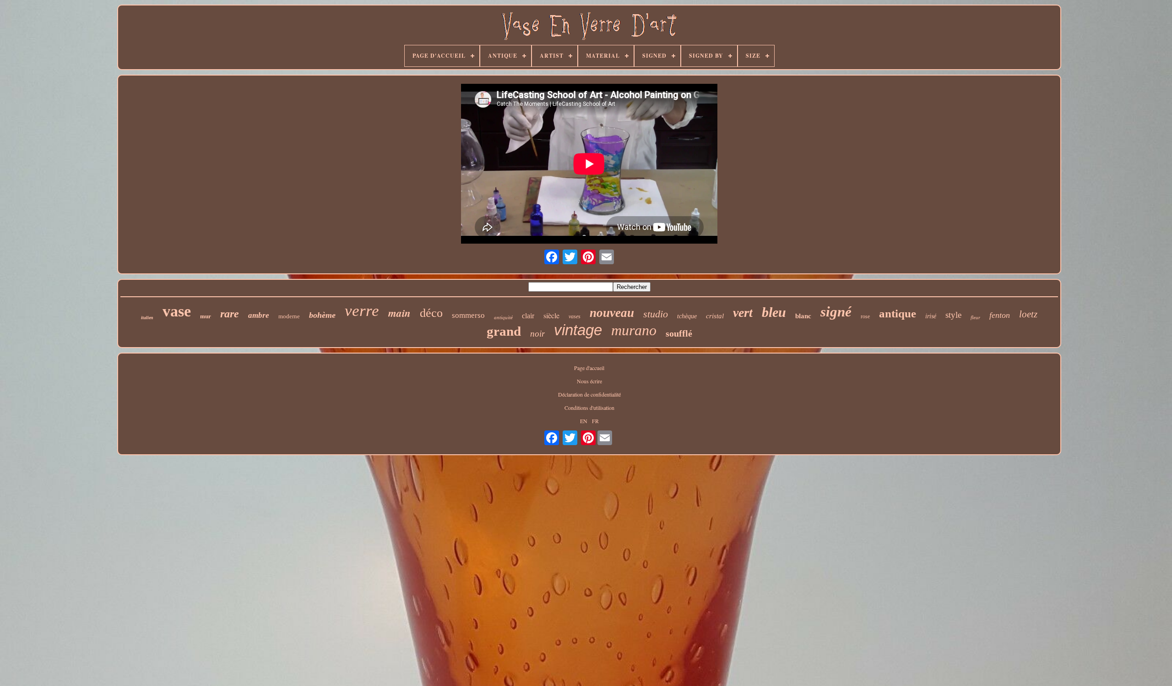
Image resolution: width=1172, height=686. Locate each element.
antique (897, 313)
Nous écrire (589, 381)
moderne (289, 316)
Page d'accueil (589, 367)
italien (147, 317)
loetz (1028, 314)
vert (743, 312)
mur (205, 316)
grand (504, 331)
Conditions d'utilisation (589, 407)
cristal (715, 316)
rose (865, 316)
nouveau (612, 313)
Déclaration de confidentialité (589, 394)
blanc (803, 316)
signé (836, 312)
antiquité (503, 317)
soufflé (679, 333)
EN (583, 421)
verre (362, 311)
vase (177, 311)
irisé (930, 316)
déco (431, 313)
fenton (999, 315)
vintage (578, 329)
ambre (258, 315)
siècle (551, 315)
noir (537, 333)
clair (528, 316)
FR (595, 421)
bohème (322, 315)
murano (634, 330)
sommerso (468, 315)
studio (655, 314)
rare (229, 314)
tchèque (687, 316)
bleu (774, 312)
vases (575, 316)
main (399, 312)
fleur (975, 317)
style (953, 315)
